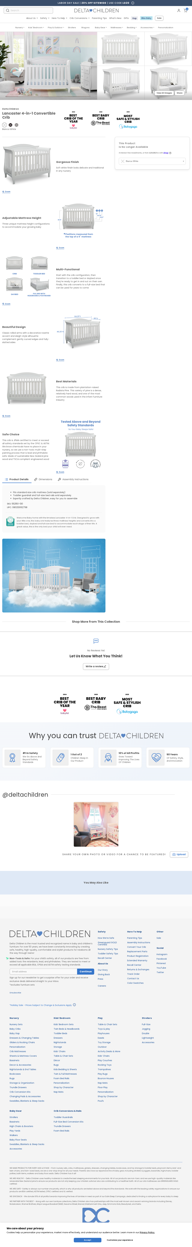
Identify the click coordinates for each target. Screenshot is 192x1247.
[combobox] (28, 10)
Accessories (147, 27)
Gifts (126, 18)
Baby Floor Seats (18, 1139)
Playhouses (104, 1033)
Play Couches (105, 1060)
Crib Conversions (78, 18)
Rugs (12, 1078)
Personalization (165, 27)
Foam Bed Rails (61, 1078)
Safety (43, 18)
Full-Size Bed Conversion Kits (68, 1121)
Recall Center (105, 958)
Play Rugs (103, 1073)
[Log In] (179, 11)
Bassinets (14, 1060)
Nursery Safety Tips (108, 949)
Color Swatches (135, 982)
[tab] (17, 479)
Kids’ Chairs (59, 1051)
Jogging (146, 1028)
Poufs (101, 1100)
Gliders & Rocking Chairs (22, 1042)
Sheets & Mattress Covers (23, 1055)
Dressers (58, 1037)
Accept (87, 1240)
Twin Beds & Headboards (67, 1028)
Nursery (19, 27)
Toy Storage (104, 1042)
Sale (159, 18)
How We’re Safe (106, 937)
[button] (4, 125)
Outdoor (102, 1046)
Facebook (162, 958)
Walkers (14, 1135)
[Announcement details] (74, 1005)
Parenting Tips (99, 18)
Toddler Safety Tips (108, 953)
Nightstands (60, 1042)
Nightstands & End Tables (23, 1069)
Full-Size (146, 1024)
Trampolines (104, 1069)
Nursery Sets (16, 1024)
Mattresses (116, 27)
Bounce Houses (106, 1078)
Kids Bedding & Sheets (65, 1069)
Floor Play (103, 1087)
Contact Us (133, 978)
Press (100, 978)
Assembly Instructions (138, 942)
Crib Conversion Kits (20, 1091)
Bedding (131, 27)
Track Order (133, 973)
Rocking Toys (104, 1064)
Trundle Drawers (18, 1087)
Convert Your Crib (136, 946)
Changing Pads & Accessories (25, 1096)
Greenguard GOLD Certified (107, 943)
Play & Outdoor (55, 27)
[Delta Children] (52, 934)
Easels (101, 1037)
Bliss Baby (146, 18)
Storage (58, 1046)
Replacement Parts (137, 951)
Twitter (160, 972)
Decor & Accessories (20, 1064)
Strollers (72, 27)
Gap (134, 18)
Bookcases (15, 1073)
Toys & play (104, 1028)
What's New (115, 18)
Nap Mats (58, 1091)
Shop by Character (64, 1087)
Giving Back (104, 974)
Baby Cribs (15, 1028)
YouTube (161, 967)
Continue (86, 971)
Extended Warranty (137, 960)
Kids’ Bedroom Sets (64, 1024)
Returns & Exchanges (138, 969)
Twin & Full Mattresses (65, 1073)
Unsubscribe (15, 992)
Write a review (94, 666)
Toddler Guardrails (63, 1117)
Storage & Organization (22, 1082)
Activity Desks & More (109, 1051)
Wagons (85, 27)
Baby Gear (100, 27)
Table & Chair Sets (63, 1055)
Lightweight (148, 1037)
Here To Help (58, 18)
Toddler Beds (60, 1033)
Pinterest (161, 963)
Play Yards (15, 1130)
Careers (102, 985)
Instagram (162, 954)
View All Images (164, 93)
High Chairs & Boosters (21, 1126)
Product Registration (137, 955)
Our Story (103, 969)
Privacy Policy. (147, 1232)
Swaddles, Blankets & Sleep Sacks (27, 1100)
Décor (57, 1060)
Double (145, 1033)
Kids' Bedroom (35, 27)
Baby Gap (15, 1033)
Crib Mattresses (18, 1051)
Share (179, 93)
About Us (31, 18)
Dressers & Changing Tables (24, 1037)
